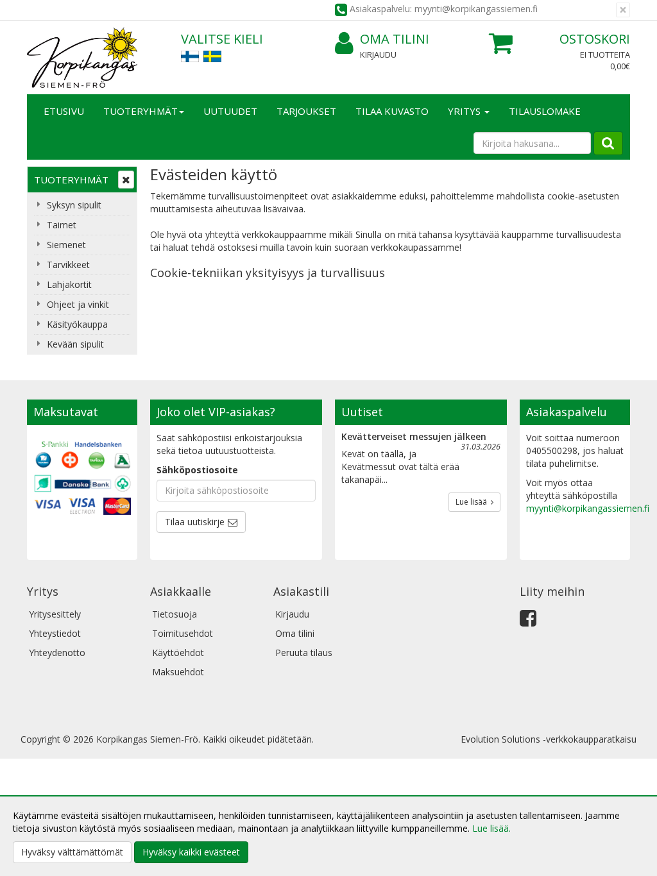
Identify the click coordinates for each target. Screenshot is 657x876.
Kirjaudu (378, 54)
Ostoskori (594, 38)
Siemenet (66, 245)
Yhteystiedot (55, 633)
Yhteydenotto (57, 652)
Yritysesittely (55, 614)
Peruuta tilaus (303, 652)
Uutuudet (230, 111)
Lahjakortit (69, 284)
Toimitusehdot (182, 633)
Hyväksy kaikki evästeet (191, 852)
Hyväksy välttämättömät (72, 852)
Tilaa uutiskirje (195, 522)
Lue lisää (473, 501)
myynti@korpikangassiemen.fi (587, 508)
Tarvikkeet (68, 264)
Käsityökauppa (77, 324)
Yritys (465, 111)
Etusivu (64, 111)
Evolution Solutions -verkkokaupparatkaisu (548, 739)
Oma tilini (394, 38)
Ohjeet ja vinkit (78, 304)
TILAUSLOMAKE (545, 111)
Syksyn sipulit (74, 205)
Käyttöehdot (178, 652)
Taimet (61, 225)
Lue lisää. (491, 828)
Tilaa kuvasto (392, 111)
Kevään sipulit (75, 344)
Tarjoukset (306, 111)
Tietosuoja (174, 614)
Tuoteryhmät (140, 111)
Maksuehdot (178, 672)
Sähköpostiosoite (197, 470)
